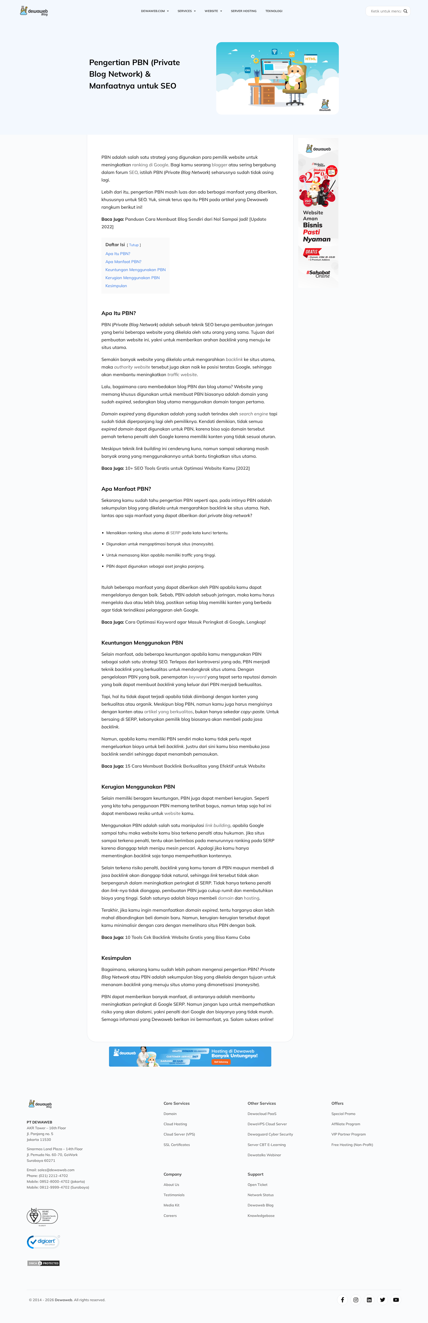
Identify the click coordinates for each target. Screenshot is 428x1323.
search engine (253, 413)
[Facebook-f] (342, 1299)
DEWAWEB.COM (153, 11)
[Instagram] (355, 1299)
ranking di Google (150, 164)
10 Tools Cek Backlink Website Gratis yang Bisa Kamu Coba (187, 937)
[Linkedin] (369, 1299)
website (172, 813)
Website (211, 11)
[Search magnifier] (405, 11)
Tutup (134, 245)
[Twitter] (382, 1299)
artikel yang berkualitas (168, 711)
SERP (175, 532)
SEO (133, 172)
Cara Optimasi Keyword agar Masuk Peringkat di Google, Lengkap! (195, 622)
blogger (219, 164)
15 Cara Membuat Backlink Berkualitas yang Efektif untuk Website (195, 766)
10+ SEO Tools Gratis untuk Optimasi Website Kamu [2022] (187, 468)
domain (226, 898)
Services (185, 11)
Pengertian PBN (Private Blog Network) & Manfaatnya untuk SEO (134, 74)
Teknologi (273, 11)
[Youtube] (396, 1299)
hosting (251, 898)
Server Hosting (244, 11)
